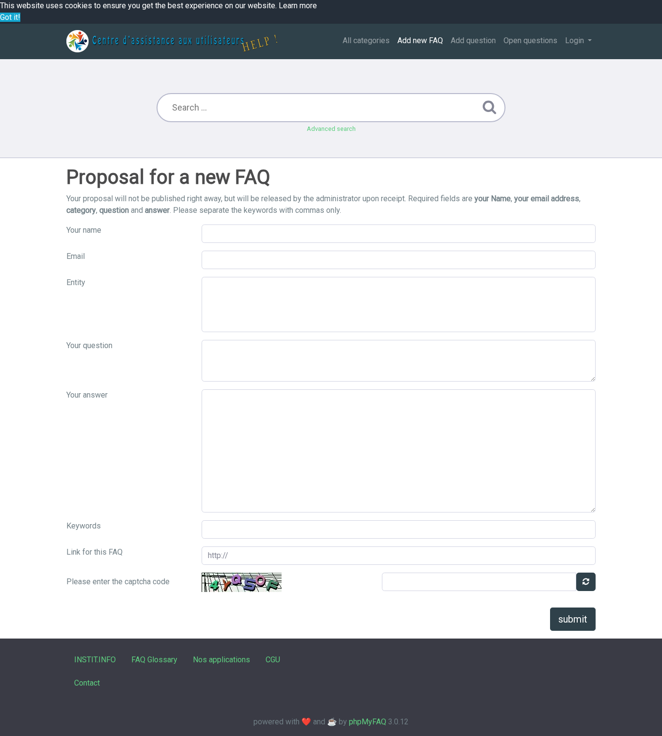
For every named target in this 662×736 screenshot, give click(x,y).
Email (75, 256)
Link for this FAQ (94, 552)
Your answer (87, 395)
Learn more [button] (298, 5)
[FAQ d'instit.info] (171, 41)
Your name (83, 230)
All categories (366, 40)
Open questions (530, 40)
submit (572, 619)
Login (575, 40)
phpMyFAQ (367, 721)
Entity (75, 282)
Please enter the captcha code (118, 581)
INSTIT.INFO (95, 659)
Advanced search (331, 128)
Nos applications (221, 659)
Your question (89, 345)
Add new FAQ (420, 40)
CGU (273, 659)
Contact (87, 683)
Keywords (83, 525)
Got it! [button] (10, 17)
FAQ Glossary (154, 659)
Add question (473, 40)
